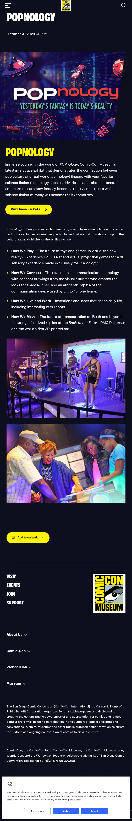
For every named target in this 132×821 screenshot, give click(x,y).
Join (11, 593)
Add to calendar (29, 537)
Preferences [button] (75, 799)
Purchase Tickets (25, 209)
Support (15, 602)
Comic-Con (16, 651)
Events (13, 585)
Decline (66, 811)
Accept (94, 811)
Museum (14, 683)
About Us (14, 635)
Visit (11, 576)
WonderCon (17, 667)
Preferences (37, 811)
